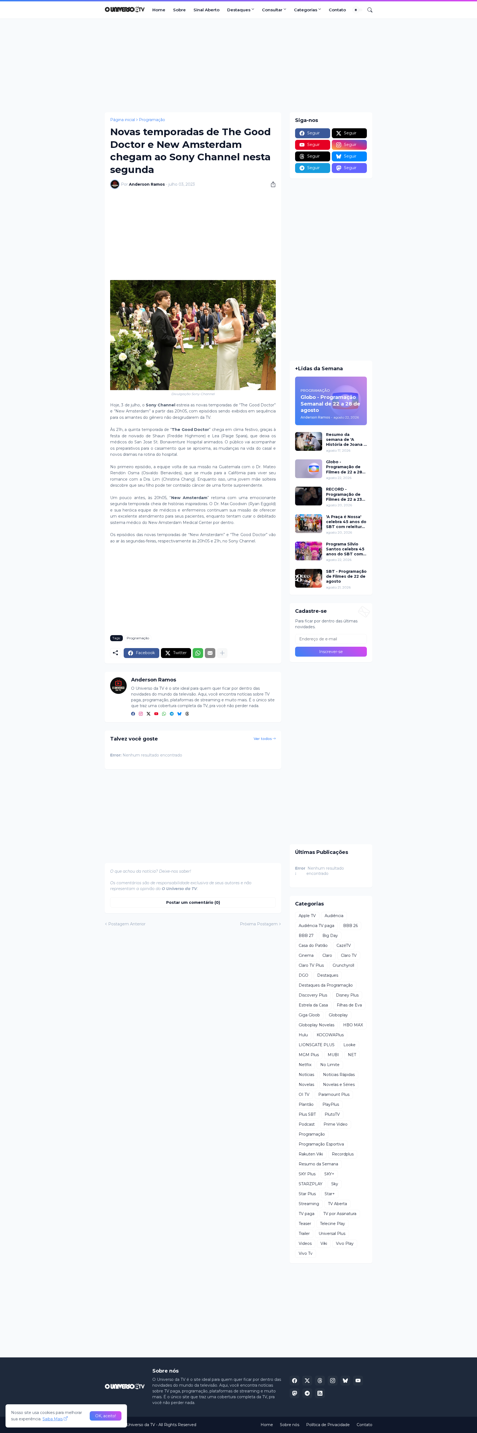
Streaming (309, 1203)
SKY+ (329, 1173)
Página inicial (122, 120)
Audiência (334, 915)
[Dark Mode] (357, 10)
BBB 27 (306, 935)
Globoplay (338, 1015)
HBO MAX (353, 1024)
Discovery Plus (313, 995)
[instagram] (141, 714)
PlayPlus (330, 1104)
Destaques (238, 9)
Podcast (307, 1124)
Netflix (305, 1064)
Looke (349, 1044)
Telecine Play (332, 1223)
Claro (327, 955)
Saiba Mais (53, 1418)
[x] (307, 1381)
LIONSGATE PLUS (317, 1044)
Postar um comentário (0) (193, 902)
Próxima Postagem (259, 923)
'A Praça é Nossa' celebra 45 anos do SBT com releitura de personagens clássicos (346, 521)
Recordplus (343, 1154)
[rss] (320, 1393)
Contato (337, 9)
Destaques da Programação (326, 985)
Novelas (306, 1084)
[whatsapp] (164, 714)
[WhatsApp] (198, 653)
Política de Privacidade (328, 1424)
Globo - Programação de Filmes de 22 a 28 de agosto (344, 467)
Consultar (272, 9)
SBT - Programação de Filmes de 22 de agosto (346, 576)
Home (158, 9)
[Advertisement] (238, 65)
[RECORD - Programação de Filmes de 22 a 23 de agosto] (308, 496)
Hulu (303, 1034)
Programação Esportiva (321, 1144)
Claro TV (349, 955)
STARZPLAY (310, 1183)
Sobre (179, 9)
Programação (152, 120)
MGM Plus (309, 1054)
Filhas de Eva (349, 1005)
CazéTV (343, 945)
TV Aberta (337, 1203)
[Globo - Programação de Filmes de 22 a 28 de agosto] (308, 468)
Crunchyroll (343, 965)
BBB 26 (350, 925)
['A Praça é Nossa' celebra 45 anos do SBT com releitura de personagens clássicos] (308, 523)
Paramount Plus (333, 1094)
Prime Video (336, 1124)
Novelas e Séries (339, 1084)
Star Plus (307, 1193)
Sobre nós (289, 1424)
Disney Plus (347, 995)
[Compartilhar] (271, 184)
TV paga (306, 1213)
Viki (323, 1243)
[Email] (210, 653)
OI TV (304, 1094)
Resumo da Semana (318, 1164)
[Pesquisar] (367, 10)
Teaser (305, 1223)
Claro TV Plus (311, 965)
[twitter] (148, 714)
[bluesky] (179, 714)
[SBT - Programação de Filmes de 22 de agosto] (308, 578)
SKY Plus (307, 1173)
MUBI (333, 1054)
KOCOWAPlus (330, 1034)
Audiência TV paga (316, 925)
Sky (334, 1183)
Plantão (306, 1104)
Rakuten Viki (311, 1154)
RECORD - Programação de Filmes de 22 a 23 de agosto (344, 494)
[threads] (187, 714)
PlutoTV (332, 1114)
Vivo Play (345, 1243)
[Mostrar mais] (222, 653)
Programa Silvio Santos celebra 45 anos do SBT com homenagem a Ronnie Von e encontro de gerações (345, 549)
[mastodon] (295, 1393)
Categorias (305, 9)
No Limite (330, 1064)
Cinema (306, 955)
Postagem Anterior (126, 923)
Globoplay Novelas (316, 1024)
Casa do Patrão (313, 945)
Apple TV (307, 915)
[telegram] (172, 714)
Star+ (330, 1193)
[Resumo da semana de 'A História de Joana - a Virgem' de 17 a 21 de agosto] (308, 441)
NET (352, 1054)
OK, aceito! (105, 1415)
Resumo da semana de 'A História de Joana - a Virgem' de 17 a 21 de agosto (346, 439)
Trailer (304, 1233)
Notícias (306, 1074)
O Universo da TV (138, 1424)
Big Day (330, 935)
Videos (305, 1243)
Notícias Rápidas (339, 1074)
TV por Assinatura (339, 1213)
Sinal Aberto (206, 9)
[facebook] (133, 714)
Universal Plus (332, 1233)
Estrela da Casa (313, 1005)
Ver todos (263, 738)
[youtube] (156, 714)
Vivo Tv (305, 1253)
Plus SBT (307, 1114)
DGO (303, 975)
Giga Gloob (309, 1015)
